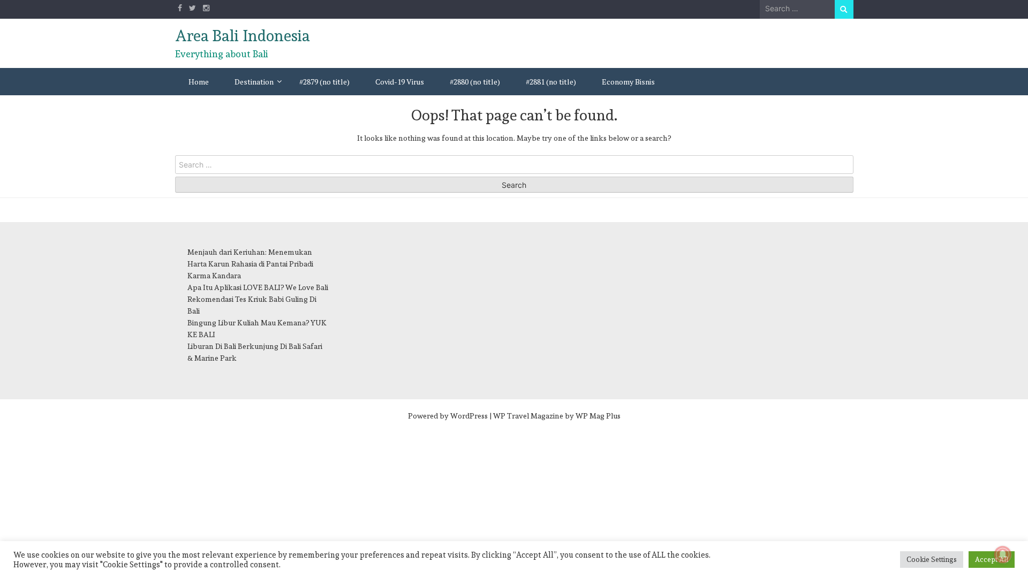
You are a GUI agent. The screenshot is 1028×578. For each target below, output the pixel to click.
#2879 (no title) (324, 82)
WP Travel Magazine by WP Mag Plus (557, 416)
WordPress (469, 416)
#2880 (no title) (475, 82)
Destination (254, 82)
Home (198, 82)
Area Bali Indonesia (242, 36)
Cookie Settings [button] (931, 560)
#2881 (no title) (551, 82)
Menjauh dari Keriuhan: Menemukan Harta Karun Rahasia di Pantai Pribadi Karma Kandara (250, 264)
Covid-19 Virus (399, 82)
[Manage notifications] (1002, 554)
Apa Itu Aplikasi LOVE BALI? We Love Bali (257, 287)
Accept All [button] (991, 560)
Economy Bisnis (628, 82)
